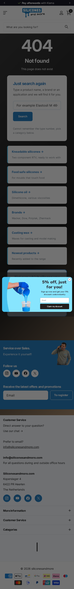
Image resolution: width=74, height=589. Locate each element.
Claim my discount (54, 306)
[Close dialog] (69, 279)
